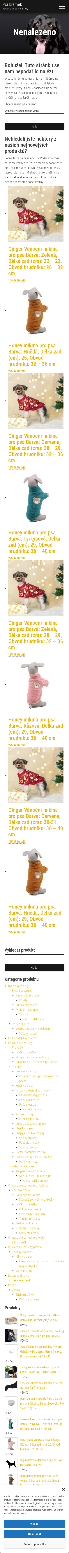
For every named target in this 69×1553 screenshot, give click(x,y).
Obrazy (23, 1000)
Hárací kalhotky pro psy (33, 1095)
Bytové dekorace (22, 990)
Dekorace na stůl (22, 1280)
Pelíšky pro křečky (26, 1223)
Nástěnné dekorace (27, 995)
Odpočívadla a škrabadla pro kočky (36, 1062)
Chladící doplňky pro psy (22, 1038)
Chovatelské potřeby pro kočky (26, 1237)
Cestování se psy (26, 1071)
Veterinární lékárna (23, 1166)
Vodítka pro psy (28, 1147)
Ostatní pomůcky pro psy (30, 1152)
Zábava (16, 1290)
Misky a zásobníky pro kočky (32, 1057)
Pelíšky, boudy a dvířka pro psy (34, 1157)
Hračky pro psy (24, 1085)
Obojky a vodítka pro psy (30, 1133)
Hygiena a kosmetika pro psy (33, 1090)
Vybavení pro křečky (27, 1228)
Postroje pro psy (29, 1142)
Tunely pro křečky (29, 1218)
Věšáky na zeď (28, 1033)
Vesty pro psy (24, 1271)
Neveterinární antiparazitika (35, 1176)
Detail (21, 280)
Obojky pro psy (28, 1138)
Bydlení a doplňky (18, 986)
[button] (63, 1489)
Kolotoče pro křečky (31, 1209)
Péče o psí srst (28, 1104)
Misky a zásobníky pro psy (31, 1123)
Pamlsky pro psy (29, 1119)
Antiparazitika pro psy (36, 1180)
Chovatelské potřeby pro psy (25, 1247)
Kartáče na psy (32, 1109)
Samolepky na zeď (27, 1005)
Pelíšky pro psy (28, 1161)
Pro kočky (18, 1047)
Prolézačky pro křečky (32, 1214)
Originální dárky (24, 1294)
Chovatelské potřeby (20, 1043)
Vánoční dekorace (33, 1019)
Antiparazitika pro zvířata (30, 1171)
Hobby (12, 1285)
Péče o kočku (20, 1242)
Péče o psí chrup (29, 1100)
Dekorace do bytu (18, 1275)
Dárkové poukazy (29, 1299)
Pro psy (16, 1066)
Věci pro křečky (21, 1190)
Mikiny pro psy (24, 1256)
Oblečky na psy (24, 1128)
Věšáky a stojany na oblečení (33, 1028)
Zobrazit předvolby (35, 1544)
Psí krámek (12, 4)
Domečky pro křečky (28, 1195)
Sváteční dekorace (27, 1010)
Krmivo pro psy (24, 1114)
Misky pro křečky (29, 1233)
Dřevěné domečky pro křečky (36, 1199)
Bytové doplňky (21, 1024)
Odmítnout (34, 1534)
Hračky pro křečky (26, 1204)
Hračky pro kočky (26, 1052)
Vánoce (23, 1014)
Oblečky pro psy (21, 1252)
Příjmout (34, 1524)
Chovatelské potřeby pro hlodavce (28, 1185)
